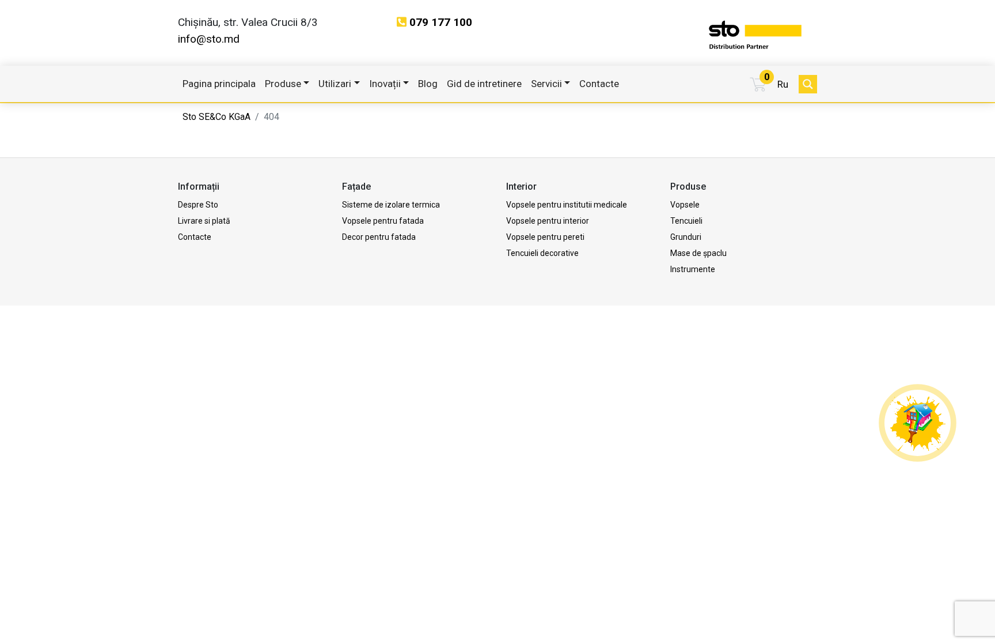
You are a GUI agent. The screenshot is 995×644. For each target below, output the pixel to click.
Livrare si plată (204, 220)
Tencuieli (686, 220)
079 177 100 (440, 22)
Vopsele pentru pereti (545, 237)
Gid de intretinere (484, 83)
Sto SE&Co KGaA (216, 116)
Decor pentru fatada (379, 237)
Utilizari (334, 83)
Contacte (599, 83)
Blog (428, 83)
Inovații (385, 83)
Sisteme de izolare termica (391, 204)
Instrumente (692, 269)
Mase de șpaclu (698, 253)
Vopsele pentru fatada (383, 220)
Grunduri (685, 237)
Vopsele (685, 204)
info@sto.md (209, 39)
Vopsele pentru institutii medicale (566, 204)
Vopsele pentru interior (547, 220)
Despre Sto (198, 204)
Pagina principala (219, 83)
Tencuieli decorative (542, 253)
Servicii (546, 83)
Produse (283, 83)
